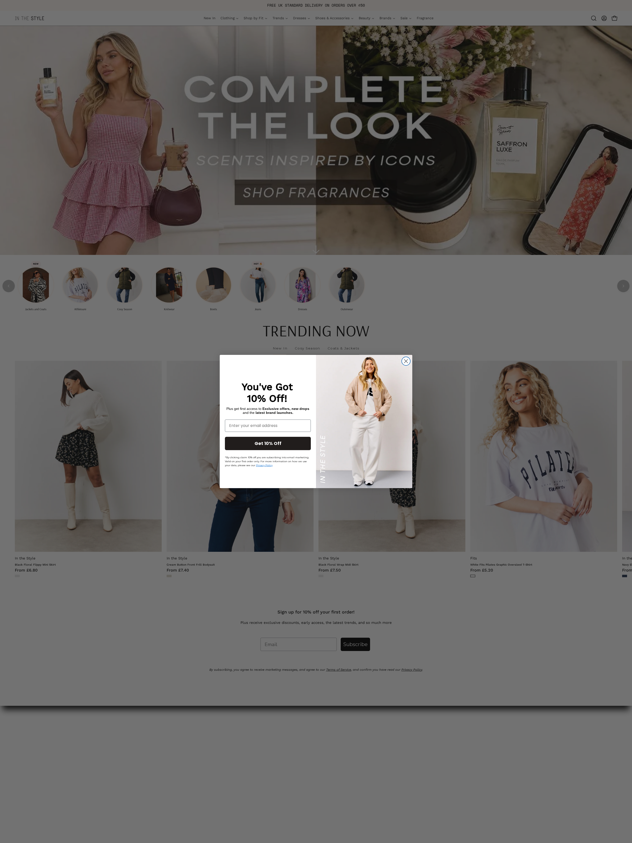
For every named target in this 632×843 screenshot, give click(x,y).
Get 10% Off (268, 443)
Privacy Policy (264, 465)
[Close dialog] (406, 361)
